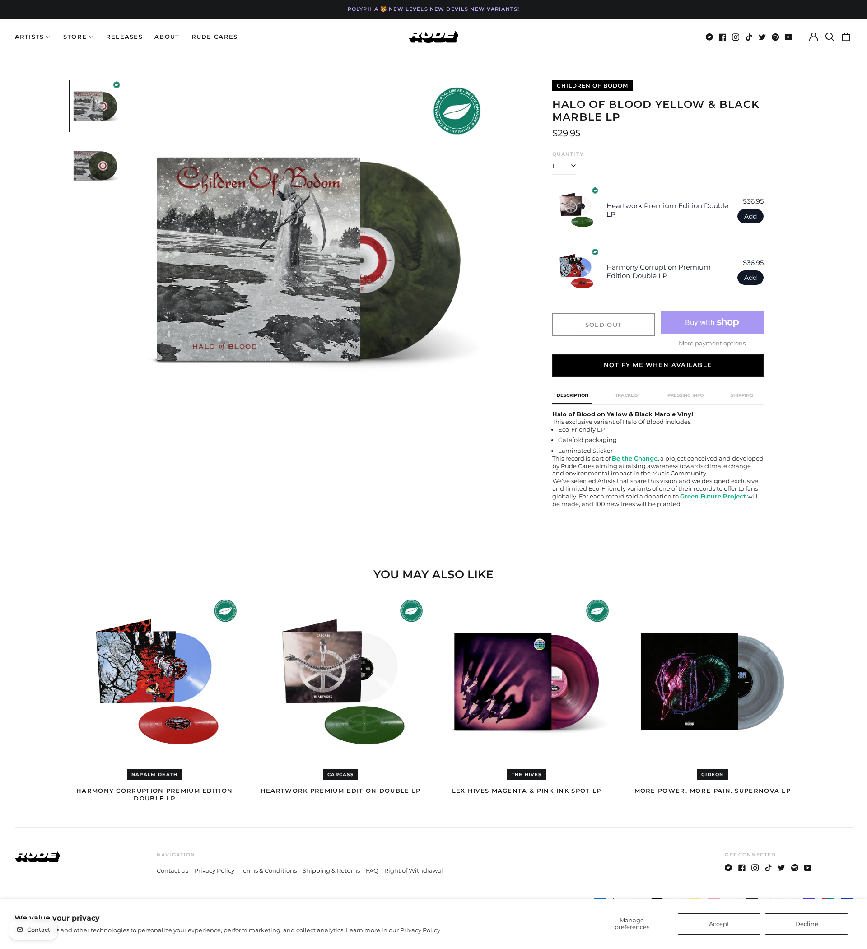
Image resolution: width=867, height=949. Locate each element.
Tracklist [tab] (627, 395)
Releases (124, 36)
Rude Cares (214, 36)
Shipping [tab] (742, 395)
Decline (806, 923)
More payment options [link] (712, 343)
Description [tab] (572, 395)
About (167, 36)
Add (750, 216)
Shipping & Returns (331, 870)
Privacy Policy (214, 870)
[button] (829, 36)
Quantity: (568, 154)
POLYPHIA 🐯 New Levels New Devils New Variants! (433, 9)
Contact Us (172, 870)
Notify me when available (658, 364)
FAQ (372, 870)
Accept (719, 923)
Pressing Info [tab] (685, 395)
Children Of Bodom (592, 85)
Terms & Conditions (268, 870)
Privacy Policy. (421, 930)
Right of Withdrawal (413, 870)
